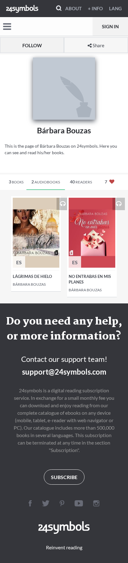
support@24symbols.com (64, 371)
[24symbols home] (22, 8)
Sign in (110, 26)
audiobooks (45, 181)
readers (81, 181)
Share (98, 45)
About (73, 8)
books (16, 181)
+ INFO (95, 8)
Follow (32, 45)
